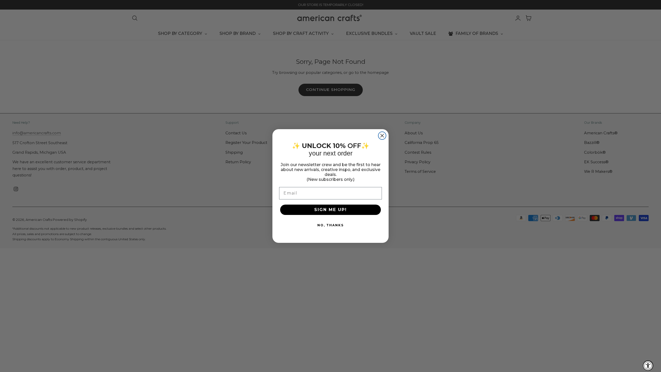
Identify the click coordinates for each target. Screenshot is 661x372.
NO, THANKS (330, 225)
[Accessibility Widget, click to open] (648, 365)
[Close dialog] (382, 136)
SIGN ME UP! (330, 209)
